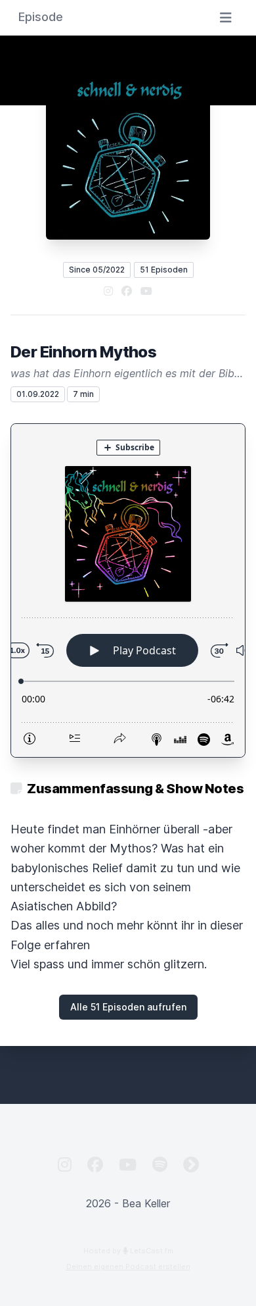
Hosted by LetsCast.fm (128, 1250)
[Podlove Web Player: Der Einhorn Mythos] (128, 590)
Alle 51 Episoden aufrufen (128, 1006)
